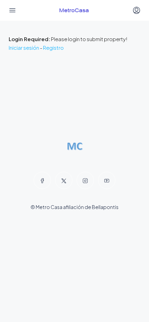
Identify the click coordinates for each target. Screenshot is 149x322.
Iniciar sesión (24, 47)
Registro (53, 47)
